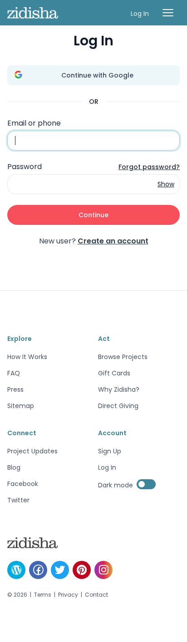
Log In (140, 13)
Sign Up (109, 451)
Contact (96, 594)
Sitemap (20, 405)
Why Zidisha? (118, 389)
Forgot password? (149, 166)
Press (15, 389)
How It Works (27, 356)
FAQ (13, 373)
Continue (93, 214)
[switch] (146, 484)
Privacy (68, 594)
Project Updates (32, 451)
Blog (13, 467)
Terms (42, 594)
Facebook (22, 483)
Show (165, 184)
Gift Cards (114, 373)
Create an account (113, 241)
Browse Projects (123, 356)
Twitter (18, 500)
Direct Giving (118, 405)
